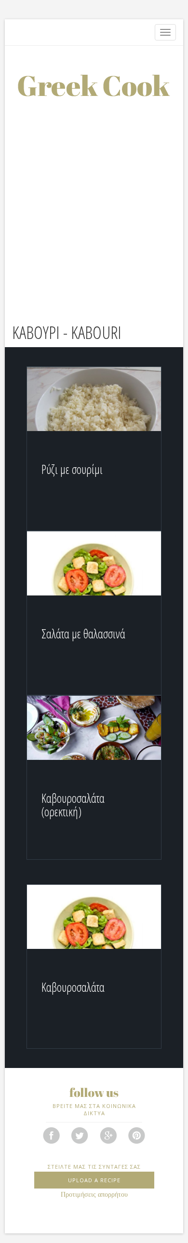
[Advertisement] (94, 195)
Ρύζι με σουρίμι (72, 469)
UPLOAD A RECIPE (94, 1180)
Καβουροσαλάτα (73, 987)
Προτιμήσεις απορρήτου (94, 1194)
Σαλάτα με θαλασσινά (83, 633)
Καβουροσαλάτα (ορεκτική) (73, 805)
